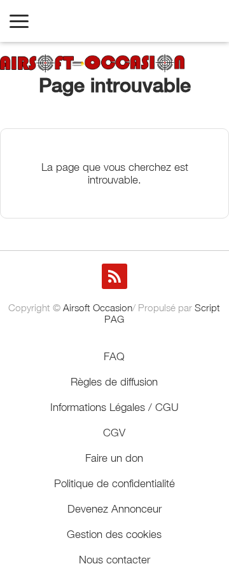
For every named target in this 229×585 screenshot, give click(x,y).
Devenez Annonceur (114, 508)
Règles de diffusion (114, 381)
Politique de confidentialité (114, 483)
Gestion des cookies (114, 534)
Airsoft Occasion (97, 307)
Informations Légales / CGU (114, 407)
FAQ (114, 356)
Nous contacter (114, 559)
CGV (114, 432)
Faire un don (114, 458)
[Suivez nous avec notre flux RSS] (114, 276)
